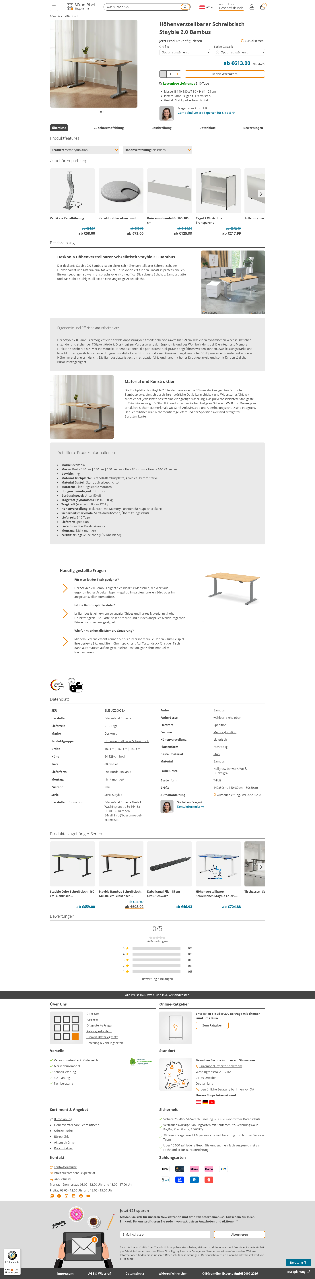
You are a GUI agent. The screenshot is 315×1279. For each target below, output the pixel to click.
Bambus (219, 761)
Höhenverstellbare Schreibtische (76, 1125)
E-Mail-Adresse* (134, 1235)
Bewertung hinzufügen (157, 979)
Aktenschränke (64, 1142)
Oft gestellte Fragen (99, 1025)
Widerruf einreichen (173, 1274)
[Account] (251, 6)
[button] (147, 7)
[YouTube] (88, 1196)
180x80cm (251, 788)
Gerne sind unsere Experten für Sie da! (204, 113)
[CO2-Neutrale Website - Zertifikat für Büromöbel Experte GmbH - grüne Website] (141, 1061)
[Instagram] (66, 1196)
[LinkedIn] (73, 1196)
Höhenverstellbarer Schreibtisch (126, 741)
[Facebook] (59, 1196)
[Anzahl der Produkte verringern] (163, 74)
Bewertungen (253, 128)
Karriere (92, 1020)
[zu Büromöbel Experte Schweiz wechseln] (212, 1102)
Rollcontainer (63, 1148)
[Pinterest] (81, 1196)
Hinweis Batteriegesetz (102, 1037)
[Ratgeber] (52, 1196)
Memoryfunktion (224, 732)
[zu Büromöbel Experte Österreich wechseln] (198, 1102)
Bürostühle (61, 1137)
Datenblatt (207, 128)
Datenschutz (134, 1274)
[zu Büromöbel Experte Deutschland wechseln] (205, 1102)
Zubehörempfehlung (109, 128)
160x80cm (236, 788)
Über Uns (93, 1014)
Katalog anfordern (99, 1031)
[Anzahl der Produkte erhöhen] (177, 74)
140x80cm (220, 788)
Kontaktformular (189, 807)
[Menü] (54, 7)
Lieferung (92, 1043)
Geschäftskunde (231, 7)
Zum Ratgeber (212, 1025)
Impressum (65, 1274)
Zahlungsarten (113, 1043)
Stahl (216, 754)
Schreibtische (63, 1131)
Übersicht (59, 128)
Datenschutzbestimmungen (182, 1255)
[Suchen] (185, 7)
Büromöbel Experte (117, 802)
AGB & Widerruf (99, 1274)
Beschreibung (162, 128)
